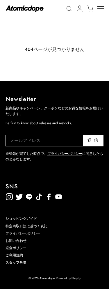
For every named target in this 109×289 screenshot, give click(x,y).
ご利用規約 (14, 255)
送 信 (93, 140)
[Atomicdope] (25, 9)
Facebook (58, 195)
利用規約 (68, 195)
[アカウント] (78, 8)
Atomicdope (47, 278)
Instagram (9, 195)
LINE (39, 195)
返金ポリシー (78, 195)
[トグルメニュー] (103, 8)
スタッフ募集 (16, 262)
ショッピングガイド (21, 218)
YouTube (49, 195)
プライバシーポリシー (64, 153)
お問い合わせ (16, 240)
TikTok (29, 195)
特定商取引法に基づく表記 (26, 226)
